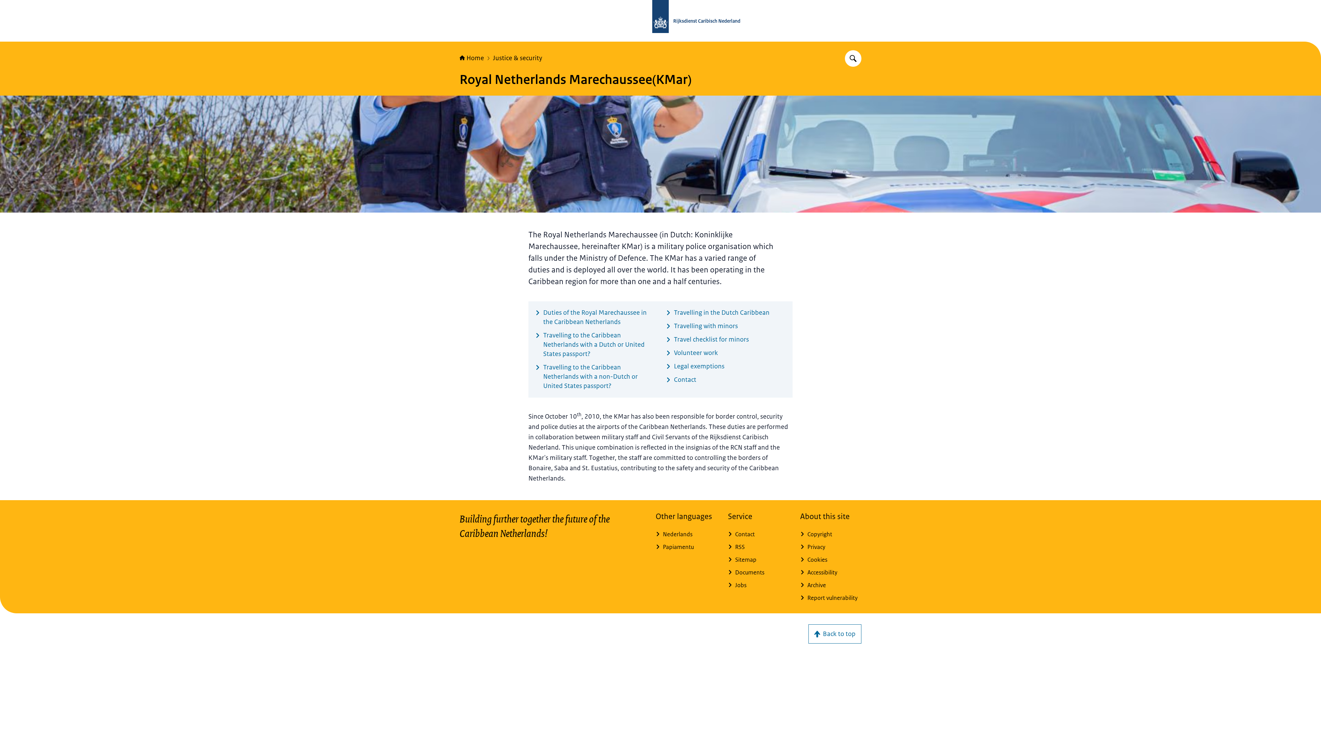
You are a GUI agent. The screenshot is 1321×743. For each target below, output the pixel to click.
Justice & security (517, 58)
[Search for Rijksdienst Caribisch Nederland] (853, 58)
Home (475, 58)
